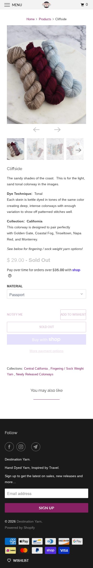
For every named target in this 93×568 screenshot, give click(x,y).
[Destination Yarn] (46, 4)
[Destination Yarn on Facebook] (10, 446)
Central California (36, 368)
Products (45, 19)
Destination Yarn (29, 521)
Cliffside (14, 168)
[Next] (57, 129)
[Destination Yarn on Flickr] (29, 446)
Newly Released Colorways (34, 374)
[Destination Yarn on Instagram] (21, 446)
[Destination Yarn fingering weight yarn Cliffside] (46, 74)
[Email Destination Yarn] (36, 446)
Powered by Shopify (20, 527)
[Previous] (36, 129)
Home (30, 19)
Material (15, 286)
